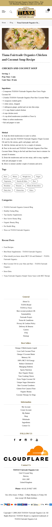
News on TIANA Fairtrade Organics (17, 230)
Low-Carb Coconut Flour (26, 351)
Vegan (38, 176)
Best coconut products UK (26, 311)
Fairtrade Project (26, 317)
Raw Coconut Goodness (26, 385)
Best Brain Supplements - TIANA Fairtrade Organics (23, 252)
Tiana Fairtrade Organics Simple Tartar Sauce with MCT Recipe (27, 276)
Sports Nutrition (26, 370)
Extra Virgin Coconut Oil (26, 379)
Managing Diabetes (26, 367)
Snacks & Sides (22, 181)
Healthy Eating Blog (11, 211)
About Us (26, 302)
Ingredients (26, 422)
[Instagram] (26, 440)
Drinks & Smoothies (34, 186)
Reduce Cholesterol (26, 364)
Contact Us (26, 426)
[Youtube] (37, 440)
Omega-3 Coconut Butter (26, 354)
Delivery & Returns (26, 326)
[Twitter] (20, 440)
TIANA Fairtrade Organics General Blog (18, 207)
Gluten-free (20, 190)
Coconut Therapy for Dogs (26, 395)
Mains (15, 176)
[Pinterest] (31, 440)
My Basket (26, 413)
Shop (26, 416)
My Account (26, 407)
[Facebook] (14, 440)
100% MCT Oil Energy (26, 360)
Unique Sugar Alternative (26, 382)
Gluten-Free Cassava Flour (26, 389)
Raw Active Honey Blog (12, 219)
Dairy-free (7, 190)
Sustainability (26, 314)
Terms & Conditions (26, 320)
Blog (12, 23)
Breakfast (7, 186)
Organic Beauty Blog (11, 222)
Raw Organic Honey (26, 373)
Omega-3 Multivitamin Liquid (26, 348)
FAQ (26, 333)
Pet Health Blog (9, 226)
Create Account (26, 410)
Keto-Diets (7, 271)
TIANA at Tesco (26, 308)
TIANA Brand (26, 305)
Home (4, 23)
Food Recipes (8, 247)
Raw (34, 181)
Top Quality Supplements (13, 215)
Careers (26, 330)
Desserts (18, 186)
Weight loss (27, 176)
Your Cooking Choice (26, 376)
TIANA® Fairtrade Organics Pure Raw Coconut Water (29, 98)
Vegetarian (7, 181)
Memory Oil (26, 357)
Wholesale (26, 419)
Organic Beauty (26, 392)
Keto (5, 176)
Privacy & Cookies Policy (26, 323)
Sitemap (26, 336)
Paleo (31, 190)
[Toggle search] (10, 11)
